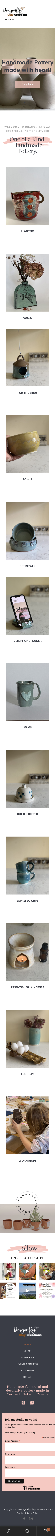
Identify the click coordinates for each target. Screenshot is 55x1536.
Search (27, 1531)
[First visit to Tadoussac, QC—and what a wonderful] (27, 1291)
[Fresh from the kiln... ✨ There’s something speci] (27, 1271)
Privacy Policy (31, 1513)
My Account (9, 1531)
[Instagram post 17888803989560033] (47, 1291)
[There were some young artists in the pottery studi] (47, 1271)
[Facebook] (23, 1402)
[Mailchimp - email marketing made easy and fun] (31, 1490)
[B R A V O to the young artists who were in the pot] (8, 1271)
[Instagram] (32, 1402)
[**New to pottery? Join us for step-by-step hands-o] (8, 1291)
